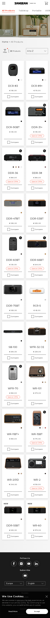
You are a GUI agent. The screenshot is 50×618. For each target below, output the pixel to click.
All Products (8, 10)
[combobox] (37, 51)
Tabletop (23, 10)
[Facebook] (14, 563)
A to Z (30, 51)
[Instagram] (21, 563)
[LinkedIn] (36, 563)
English (31, 583)
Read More (13, 611)
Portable (36, 10)
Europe (9, 583)
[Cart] (46, 3)
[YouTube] (28, 563)
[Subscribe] (25, 575)
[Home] (25, 3)
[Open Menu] (3, 3)
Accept (37, 611)
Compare (15, 97)
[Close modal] (46, 596)
